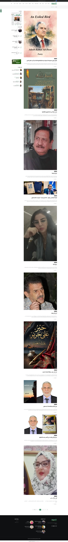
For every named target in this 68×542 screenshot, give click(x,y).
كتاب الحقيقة (16, 522)
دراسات (23, 3)
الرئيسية (48, 3)
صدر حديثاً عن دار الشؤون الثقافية (49, 111)
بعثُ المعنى (28, 521)
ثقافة (40, 3)
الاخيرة (17, 3)
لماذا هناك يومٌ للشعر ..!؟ (16, 85)
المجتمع (20, 3)
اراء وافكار (30, 3)
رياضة (33, 3)
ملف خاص (26, 3)
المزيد (14, 3)
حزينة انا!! (55, 264)
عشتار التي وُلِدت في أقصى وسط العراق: (48, 437)
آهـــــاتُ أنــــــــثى (53, 498)
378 (34, 509)
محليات (43, 3)
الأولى (46, 3)
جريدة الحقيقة (29, 538)
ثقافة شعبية (55, 58)
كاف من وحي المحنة (27, 526)
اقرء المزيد (55, 66)
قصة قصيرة (54, 173)
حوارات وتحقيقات (36, 3)
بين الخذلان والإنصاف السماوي (50, 406)
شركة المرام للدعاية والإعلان (32, 541)
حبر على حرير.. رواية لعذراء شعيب (49, 371)
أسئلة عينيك (54, 313)
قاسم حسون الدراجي (16, 69)
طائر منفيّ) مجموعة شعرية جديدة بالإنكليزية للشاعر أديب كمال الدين (42, 60)
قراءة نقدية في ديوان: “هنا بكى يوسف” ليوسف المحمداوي (44, 197)
